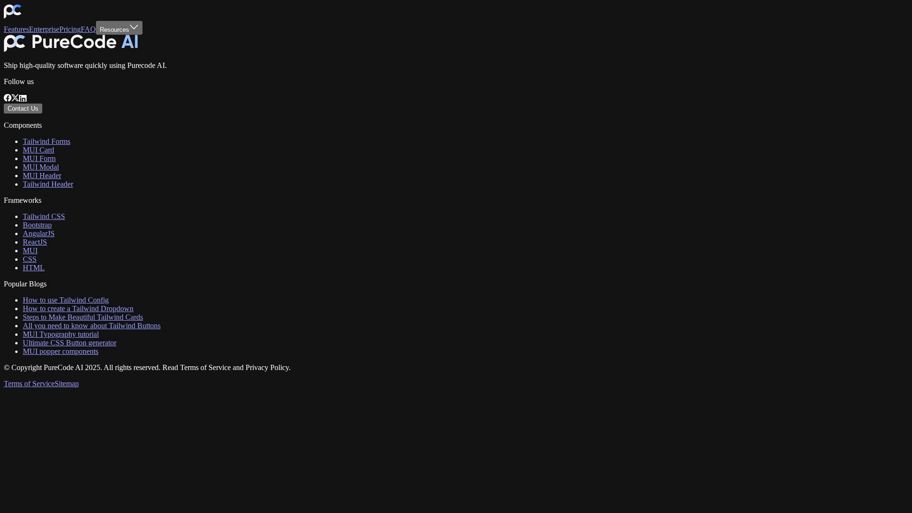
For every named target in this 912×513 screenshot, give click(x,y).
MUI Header (42, 175)
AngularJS (39, 233)
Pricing (70, 29)
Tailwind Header (48, 184)
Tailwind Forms (46, 141)
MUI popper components (60, 351)
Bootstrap (37, 225)
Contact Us (23, 108)
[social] (7, 99)
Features (16, 29)
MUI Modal (41, 167)
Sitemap (67, 384)
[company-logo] (12, 16)
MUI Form (39, 158)
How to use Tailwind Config (66, 300)
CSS (30, 259)
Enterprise (44, 29)
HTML (34, 268)
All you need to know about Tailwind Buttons (92, 326)
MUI (30, 251)
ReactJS (35, 242)
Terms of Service (29, 384)
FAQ (88, 29)
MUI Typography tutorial (61, 334)
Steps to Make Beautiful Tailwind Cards (83, 317)
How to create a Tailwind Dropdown (78, 308)
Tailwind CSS (44, 216)
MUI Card (38, 150)
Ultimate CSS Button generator (69, 343)
